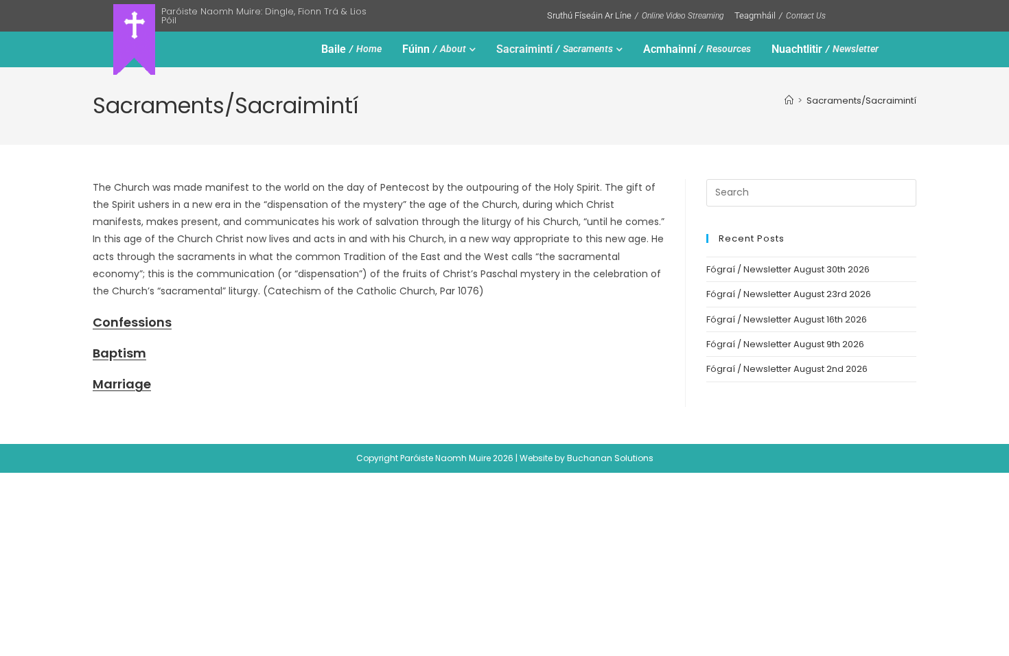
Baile (351, 49)
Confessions (132, 322)
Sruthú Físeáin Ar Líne (635, 15)
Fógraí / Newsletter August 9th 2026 (785, 344)
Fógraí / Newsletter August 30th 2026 (788, 269)
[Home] (789, 100)
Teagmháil (780, 15)
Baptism (119, 353)
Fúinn (434, 49)
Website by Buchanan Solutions (586, 458)
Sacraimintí (554, 49)
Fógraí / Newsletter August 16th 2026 (786, 319)
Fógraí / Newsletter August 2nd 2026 (787, 368)
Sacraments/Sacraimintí (861, 100)
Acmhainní (697, 49)
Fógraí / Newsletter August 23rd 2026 (788, 294)
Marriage (122, 384)
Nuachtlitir (825, 49)
